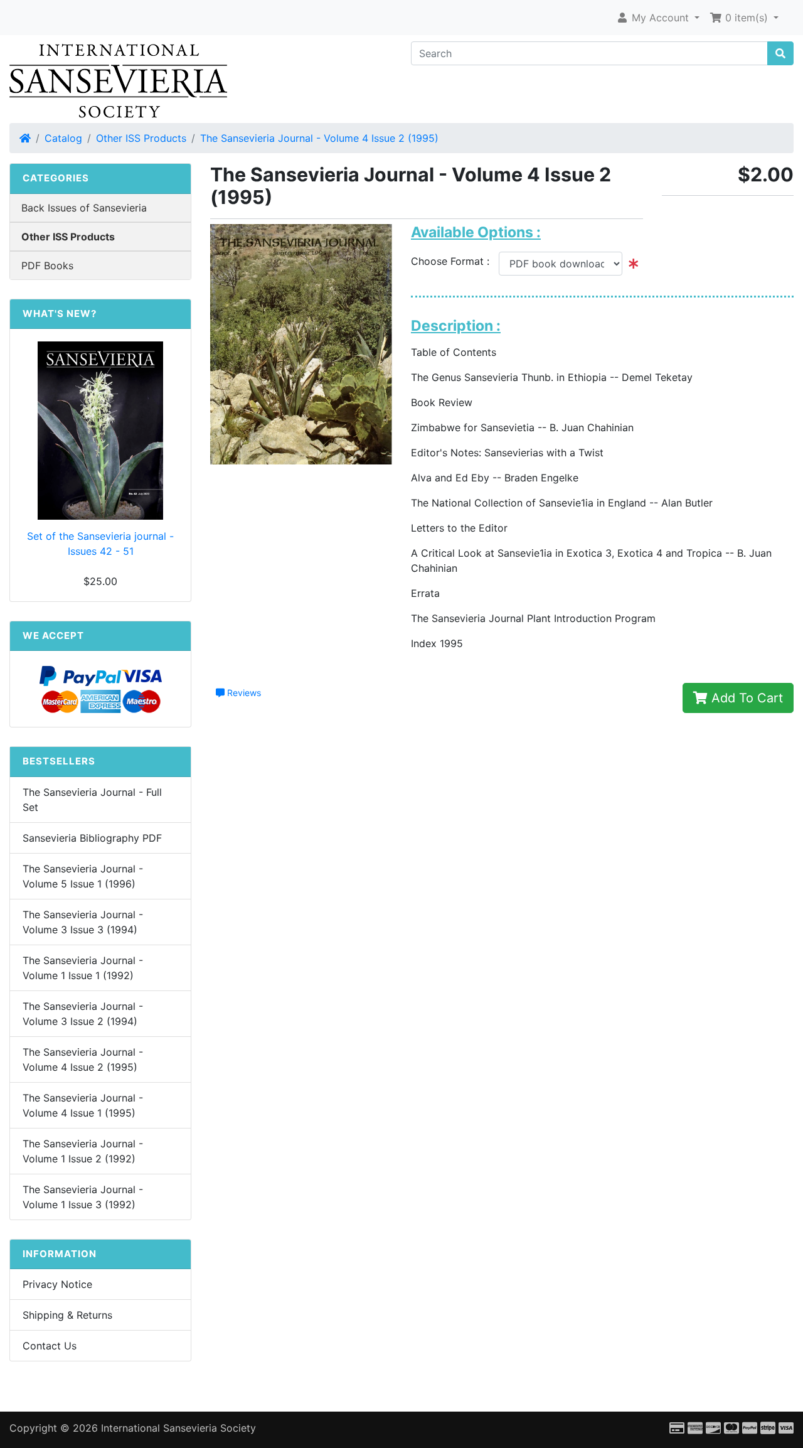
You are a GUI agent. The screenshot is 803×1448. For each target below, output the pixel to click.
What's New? (60, 313)
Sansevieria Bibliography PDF (92, 838)
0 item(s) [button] (746, 17)
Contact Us (50, 1345)
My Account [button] (660, 17)
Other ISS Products (141, 138)
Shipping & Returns (67, 1315)
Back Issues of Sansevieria (84, 207)
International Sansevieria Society (178, 1428)
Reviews (243, 692)
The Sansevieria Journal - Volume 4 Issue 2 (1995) (319, 138)
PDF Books (47, 265)
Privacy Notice (57, 1284)
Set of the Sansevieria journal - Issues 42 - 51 (100, 543)
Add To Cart (745, 697)
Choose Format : (455, 261)
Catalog (63, 138)
